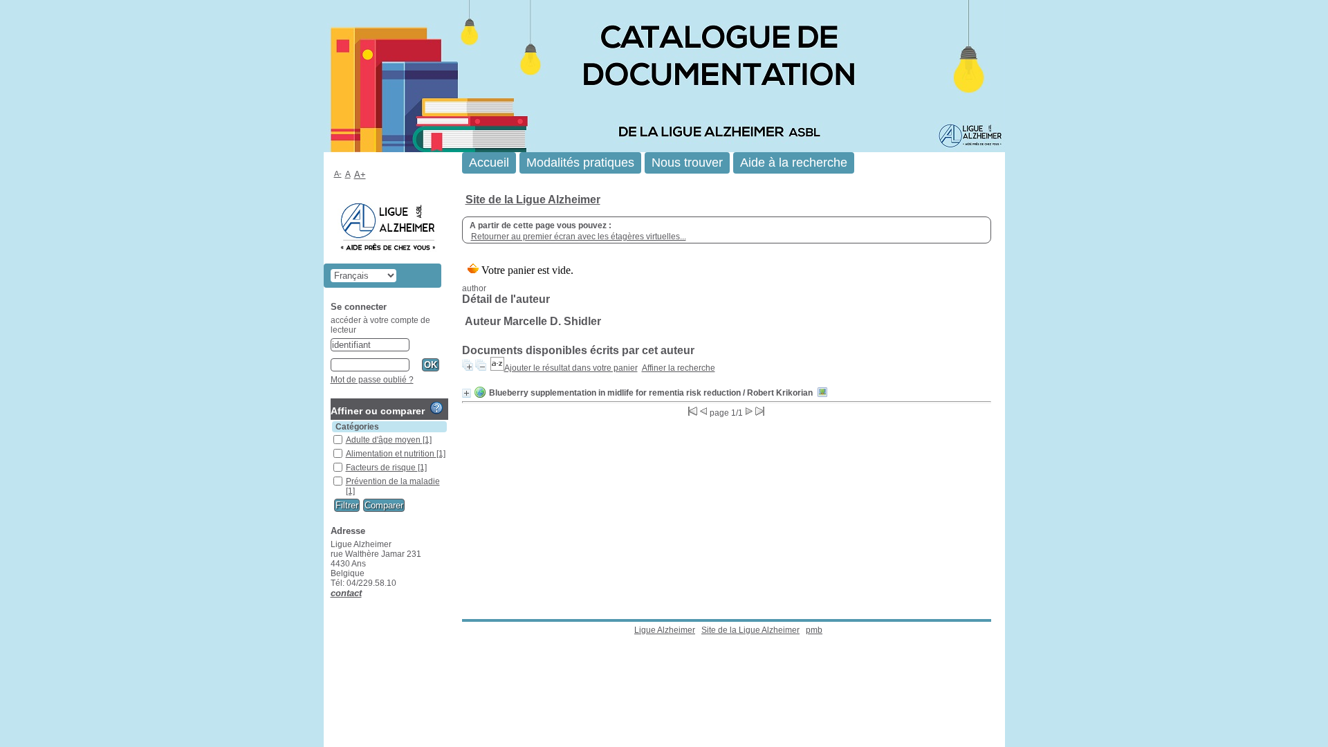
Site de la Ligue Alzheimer (532, 199)
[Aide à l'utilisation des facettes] (436, 408)
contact (346, 593)
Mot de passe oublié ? (372, 380)
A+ (360, 174)
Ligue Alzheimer (664, 630)
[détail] (466, 393)
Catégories (357, 427)
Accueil (489, 162)
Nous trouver (687, 162)
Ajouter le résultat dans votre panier (571, 368)
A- (338, 173)
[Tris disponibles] (497, 368)
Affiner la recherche (678, 368)
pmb (814, 630)
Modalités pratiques (580, 162)
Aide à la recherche (793, 162)
